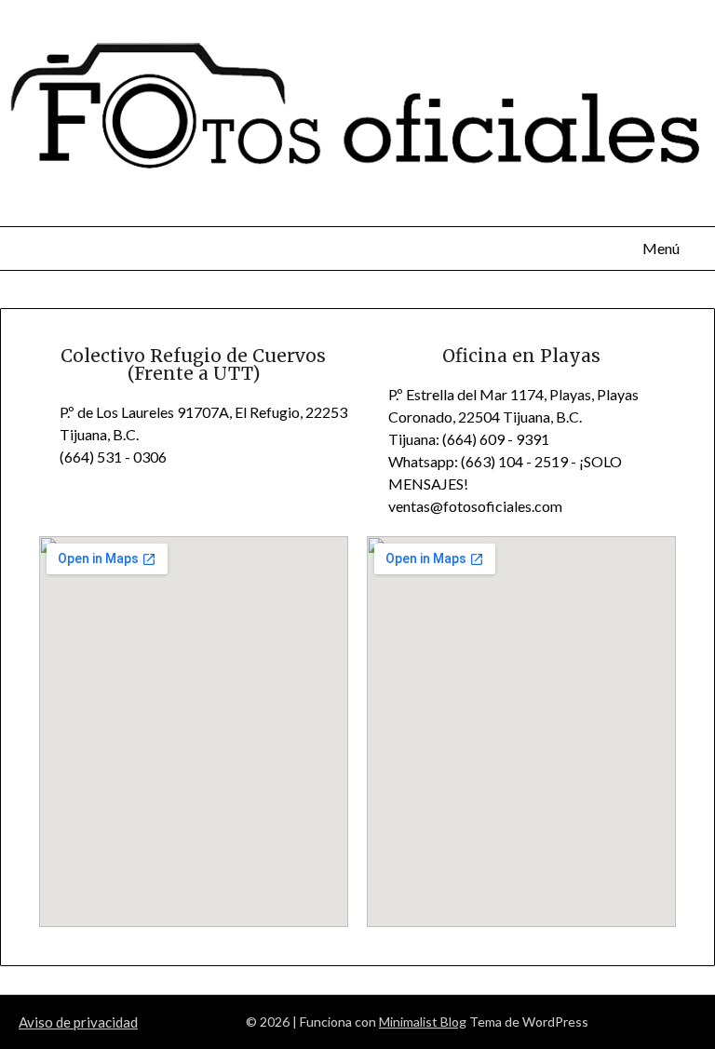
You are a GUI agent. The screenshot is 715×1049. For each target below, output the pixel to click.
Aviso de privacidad (78, 1022)
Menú (660, 248)
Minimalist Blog (422, 1021)
